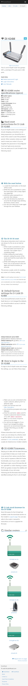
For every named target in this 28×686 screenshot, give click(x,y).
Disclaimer (4, 681)
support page (14, 517)
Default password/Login (10, 79)
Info (9, 6)
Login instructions (8, 81)
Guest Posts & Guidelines (8, 679)
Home (4, 6)
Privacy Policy (5, 684)
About (3, 674)
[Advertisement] (14, 23)
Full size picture (15, 65)
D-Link (15, 6)
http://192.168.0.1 (9, 407)
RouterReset (7, 2)
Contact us (4, 676)
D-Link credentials (12, 439)
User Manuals (7, 84)
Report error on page (20, 659)
